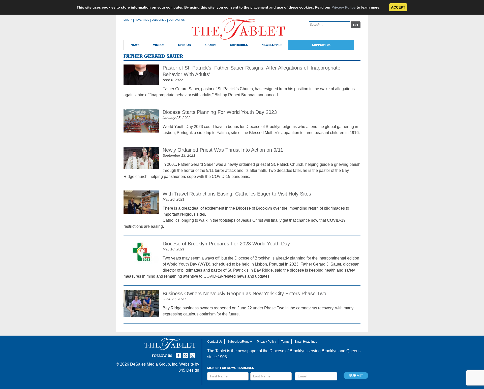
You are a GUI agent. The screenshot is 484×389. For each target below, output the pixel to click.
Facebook (179, 353)
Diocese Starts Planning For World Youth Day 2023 (220, 112)
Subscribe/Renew (239, 341)
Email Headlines (305, 341)
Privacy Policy (343, 7)
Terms (285, 341)
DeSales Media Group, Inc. (154, 364)
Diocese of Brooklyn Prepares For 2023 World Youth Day (226, 243)
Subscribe (159, 19)
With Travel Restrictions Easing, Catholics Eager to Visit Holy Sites (237, 194)
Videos (158, 45)
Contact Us (177, 19)
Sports (210, 45)
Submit (356, 375)
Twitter (186, 353)
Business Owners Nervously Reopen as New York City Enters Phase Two (244, 293)
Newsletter (271, 45)
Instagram (193, 353)
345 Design (188, 370)
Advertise (142, 19)
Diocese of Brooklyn (287, 351)
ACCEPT (398, 7)
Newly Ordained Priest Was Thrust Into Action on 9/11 (223, 150)
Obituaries (239, 45)
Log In (128, 19)
